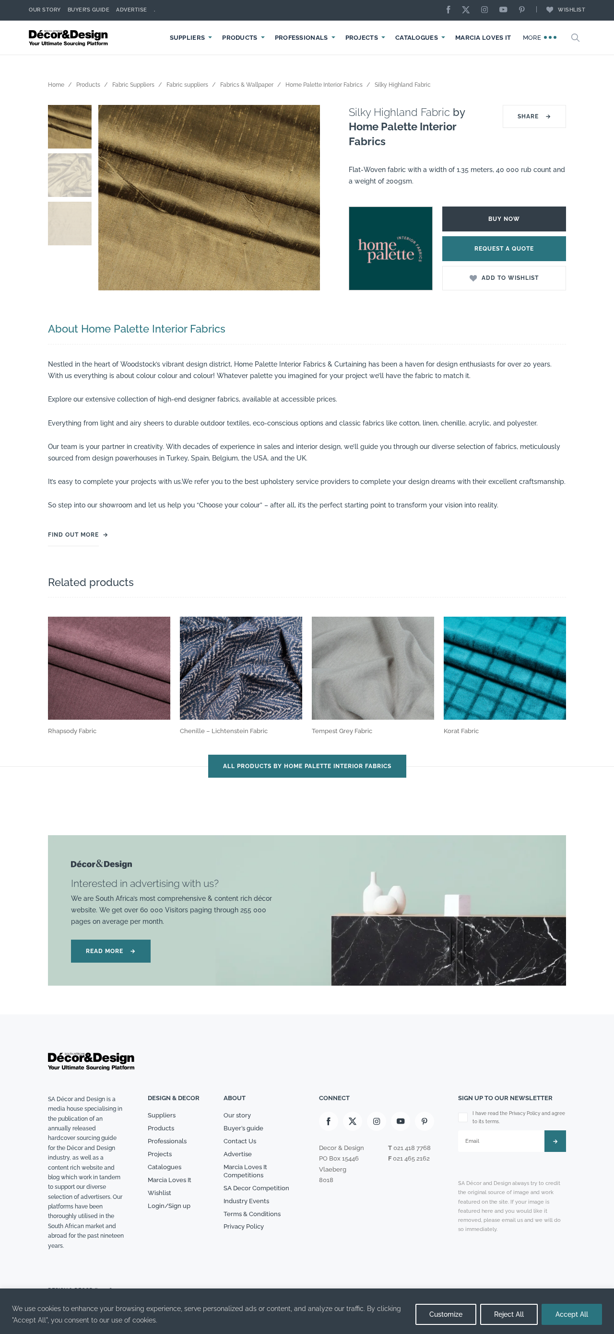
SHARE (534, 116)
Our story (45, 10)
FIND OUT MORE (73, 534)
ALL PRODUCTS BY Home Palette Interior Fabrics (307, 766)
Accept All (571, 1314)
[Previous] (112, 198)
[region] (307, 1311)
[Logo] (69, 37)
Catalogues (416, 37)
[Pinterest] (524, 10)
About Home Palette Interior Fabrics (136, 328)
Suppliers (187, 37)
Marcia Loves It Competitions (245, 1171)
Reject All (509, 1314)
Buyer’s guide (243, 1128)
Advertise (131, 10)
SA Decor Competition (256, 1188)
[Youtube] (505, 10)
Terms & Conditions (252, 1214)
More (533, 37)
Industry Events (246, 1201)
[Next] (305, 198)
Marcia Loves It (483, 37)
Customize (445, 1314)
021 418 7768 (412, 1147)
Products (239, 37)
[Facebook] (451, 10)
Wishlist (571, 10)
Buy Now (504, 219)
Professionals (301, 37)
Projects (361, 37)
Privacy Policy (244, 1226)
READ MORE (111, 951)
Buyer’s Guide (89, 10)
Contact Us (240, 1141)
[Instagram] (487, 10)
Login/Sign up (169, 1205)
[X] (468, 10)
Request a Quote (504, 248)
